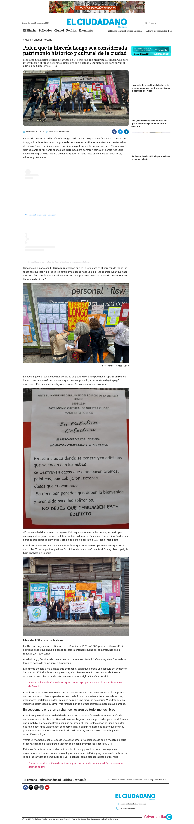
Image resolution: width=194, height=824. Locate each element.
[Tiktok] (41, 787)
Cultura (149, 30)
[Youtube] (47, 787)
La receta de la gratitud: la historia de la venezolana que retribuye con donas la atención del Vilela (150, 88)
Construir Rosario (42, 39)
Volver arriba (154, 816)
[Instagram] (36, 787)
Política (71, 30)
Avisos (130, 30)
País (170, 30)
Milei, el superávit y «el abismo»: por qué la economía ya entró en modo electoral (149, 123)
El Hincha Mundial (117, 30)
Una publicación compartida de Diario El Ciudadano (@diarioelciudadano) (59, 262)
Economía (86, 30)
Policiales (45, 30)
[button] (114, 131)
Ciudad (59, 30)
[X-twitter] (31, 787)
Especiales (139, 30)
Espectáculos (160, 30)
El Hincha (30, 30)
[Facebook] (25, 787)
